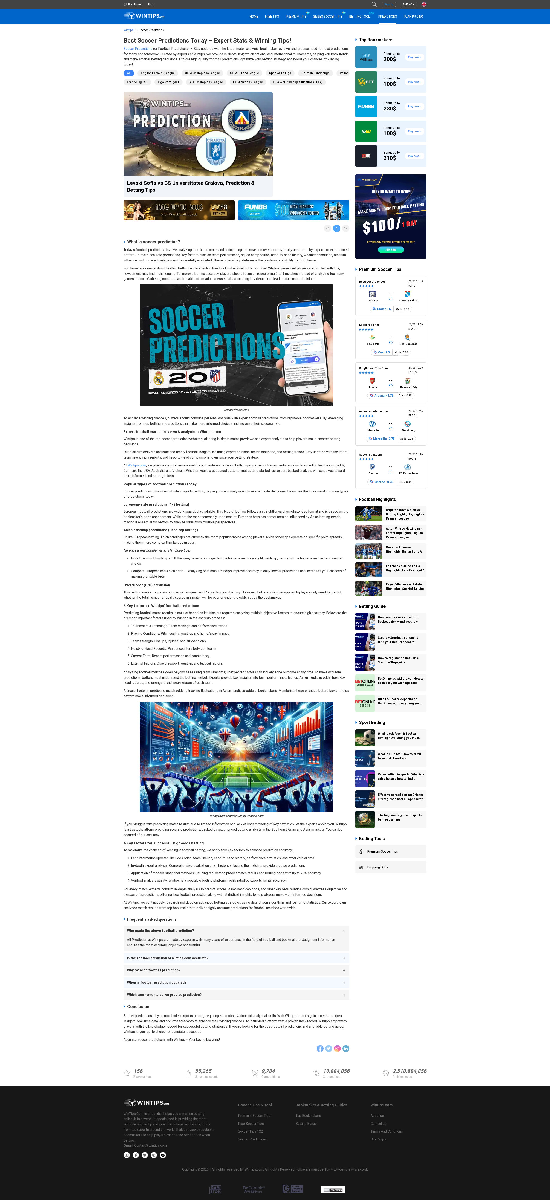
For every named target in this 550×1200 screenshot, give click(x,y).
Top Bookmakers (376, 39)
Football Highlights (377, 499)
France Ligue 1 (137, 82)
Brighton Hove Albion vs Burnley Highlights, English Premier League (405, 514)
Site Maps (378, 1139)
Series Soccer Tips (327, 16)
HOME (254, 16)
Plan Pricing (413, 16)
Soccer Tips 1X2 (250, 1131)
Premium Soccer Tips (380, 269)
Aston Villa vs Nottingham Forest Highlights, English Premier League (404, 533)
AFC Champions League (206, 82)
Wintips (128, 30)
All (129, 73)
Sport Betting (372, 722)
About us (377, 1116)
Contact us (379, 1124)
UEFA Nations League (248, 82)
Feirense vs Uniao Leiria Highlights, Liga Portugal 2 (405, 568)
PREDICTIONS (387, 16)
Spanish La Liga (280, 73)
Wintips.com (137, 465)
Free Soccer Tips (251, 1124)
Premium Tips (296, 16)
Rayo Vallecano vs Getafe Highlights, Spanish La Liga (405, 586)
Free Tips (272, 16)
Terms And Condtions (387, 1131)
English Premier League (158, 73)
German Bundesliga (315, 73)
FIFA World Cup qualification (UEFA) (297, 82)
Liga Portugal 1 (168, 82)
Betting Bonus (306, 1124)
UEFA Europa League (244, 73)
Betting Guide (372, 606)
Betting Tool (361, 15)
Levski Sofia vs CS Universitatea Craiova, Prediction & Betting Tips (191, 186)
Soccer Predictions (138, 49)
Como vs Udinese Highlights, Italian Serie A (404, 549)
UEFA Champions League (202, 73)
